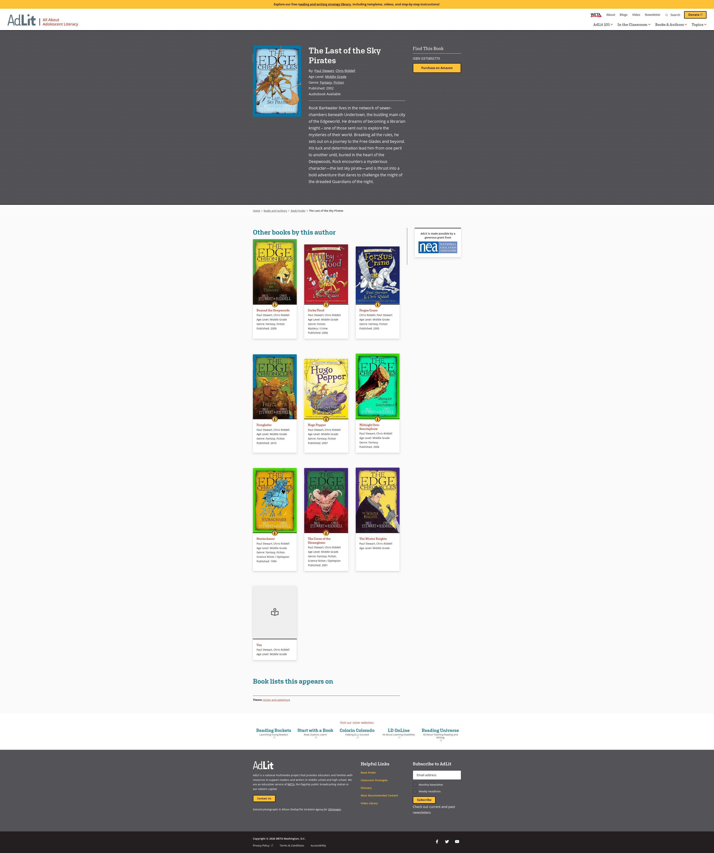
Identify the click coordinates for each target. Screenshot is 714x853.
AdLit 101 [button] (601, 24)
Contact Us (264, 798)
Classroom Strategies (374, 780)
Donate (697, 15)
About (610, 15)
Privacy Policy (263, 845)
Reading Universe (440, 735)
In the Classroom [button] (632, 24)
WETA (596, 15)
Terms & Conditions (292, 845)
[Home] (42, 22)
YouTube (457, 842)
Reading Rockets (273, 733)
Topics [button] (697, 24)
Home (256, 210)
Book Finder (298, 210)
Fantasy (326, 82)
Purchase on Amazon (437, 68)
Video (636, 15)
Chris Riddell (345, 70)
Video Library (369, 803)
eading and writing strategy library (325, 4)
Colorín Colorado (356, 733)
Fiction (339, 82)
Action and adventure (276, 700)
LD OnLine (397, 733)
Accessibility (318, 845)
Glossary (366, 788)
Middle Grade (335, 76)
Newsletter (652, 15)
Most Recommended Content (379, 795)
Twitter (447, 842)
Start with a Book (314, 733)
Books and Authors (275, 210)
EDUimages (334, 809)
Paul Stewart (324, 70)
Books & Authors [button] (669, 24)
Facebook (437, 842)
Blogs (624, 15)
